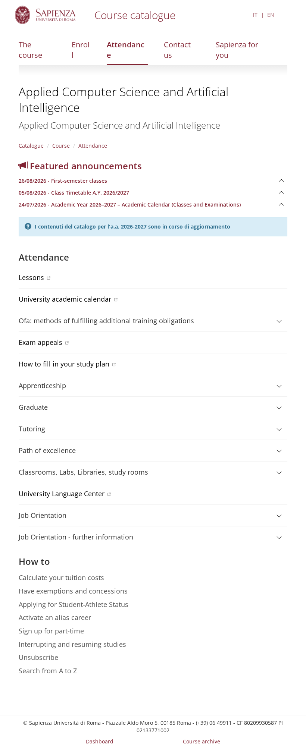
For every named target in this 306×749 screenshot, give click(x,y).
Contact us (177, 50)
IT (255, 14)
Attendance (125, 50)
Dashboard (99, 741)
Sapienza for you (237, 50)
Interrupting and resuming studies (72, 644)
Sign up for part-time (51, 630)
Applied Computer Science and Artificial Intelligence (123, 99)
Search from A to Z (48, 670)
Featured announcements (85, 166)
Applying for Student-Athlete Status (73, 604)
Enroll (81, 50)
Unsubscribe (38, 657)
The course (30, 50)
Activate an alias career (55, 617)
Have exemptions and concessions (73, 590)
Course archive (201, 741)
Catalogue (31, 145)
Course (61, 145)
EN (270, 14)
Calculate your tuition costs (61, 577)
